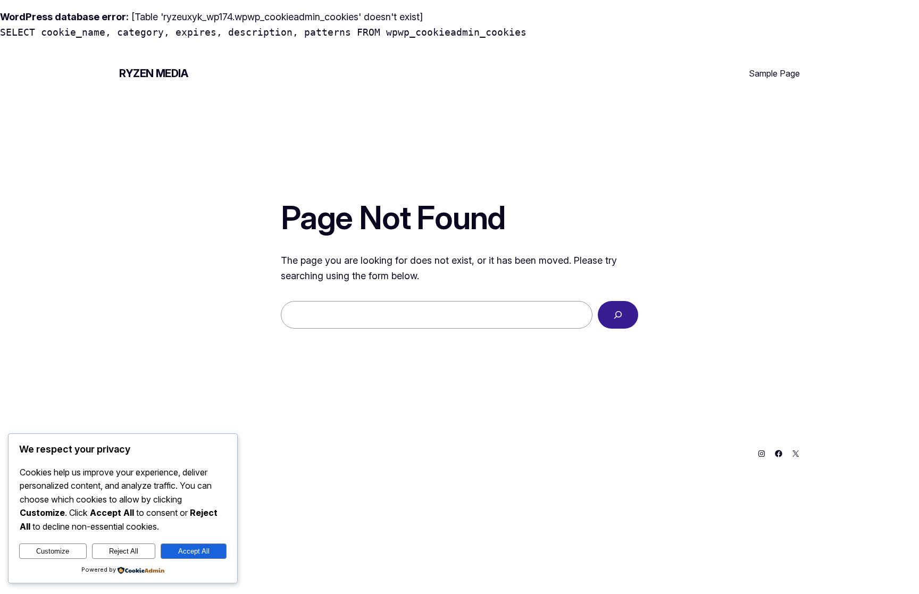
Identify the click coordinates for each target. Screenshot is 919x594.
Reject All (123, 551)
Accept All (194, 551)
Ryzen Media (153, 73)
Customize (52, 551)
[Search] (618, 315)
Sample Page (774, 73)
